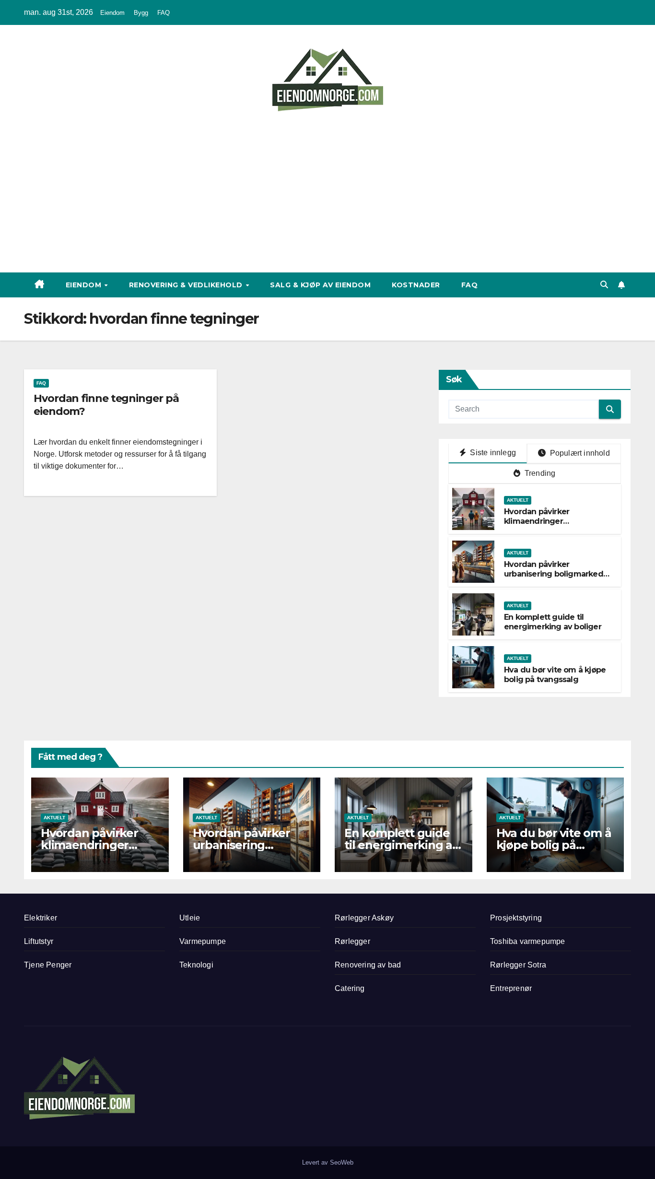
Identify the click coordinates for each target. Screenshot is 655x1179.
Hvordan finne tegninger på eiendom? (106, 404)
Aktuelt (517, 500)
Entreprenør (511, 988)
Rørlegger (352, 941)
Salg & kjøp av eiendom (320, 285)
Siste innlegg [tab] (492, 452)
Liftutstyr (38, 941)
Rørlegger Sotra (518, 965)
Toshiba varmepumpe (527, 941)
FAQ (163, 12)
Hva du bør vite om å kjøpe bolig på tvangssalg (555, 674)
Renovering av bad (368, 965)
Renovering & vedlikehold (187, 285)
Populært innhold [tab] (579, 453)
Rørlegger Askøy (364, 918)
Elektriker (40, 918)
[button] (604, 285)
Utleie (189, 918)
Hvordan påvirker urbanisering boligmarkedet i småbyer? (557, 574)
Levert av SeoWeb (327, 1162)
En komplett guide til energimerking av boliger (552, 622)
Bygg (141, 12)
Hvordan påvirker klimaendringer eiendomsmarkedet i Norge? (544, 526)
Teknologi (196, 965)
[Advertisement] (327, 188)
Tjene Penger (47, 965)
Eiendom (112, 12)
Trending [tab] (539, 473)
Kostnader (416, 285)
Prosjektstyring (516, 918)
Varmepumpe (202, 941)
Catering (350, 988)
